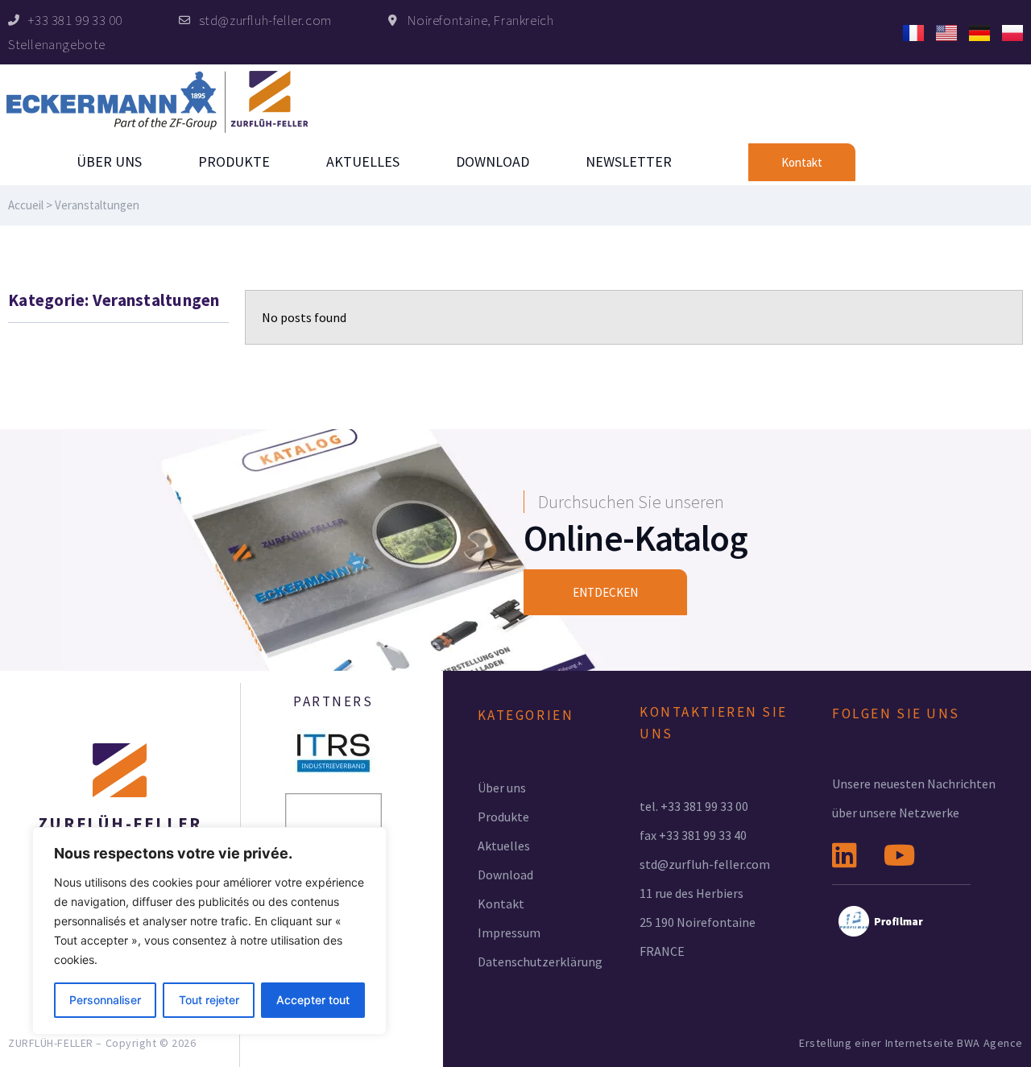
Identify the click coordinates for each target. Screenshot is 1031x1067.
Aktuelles (363, 161)
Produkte (234, 161)
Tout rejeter (209, 1000)
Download (492, 161)
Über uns (109, 161)
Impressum (509, 932)
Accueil (25, 205)
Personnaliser (105, 1000)
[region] (209, 931)
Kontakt (501, 903)
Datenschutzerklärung (540, 961)
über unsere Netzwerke (895, 812)
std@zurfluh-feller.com (705, 864)
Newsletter (629, 161)
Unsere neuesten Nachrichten (914, 783)
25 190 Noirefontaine (698, 922)
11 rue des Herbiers (691, 893)
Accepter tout (313, 1000)
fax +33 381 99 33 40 (693, 835)
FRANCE (662, 951)
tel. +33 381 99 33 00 (694, 806)
